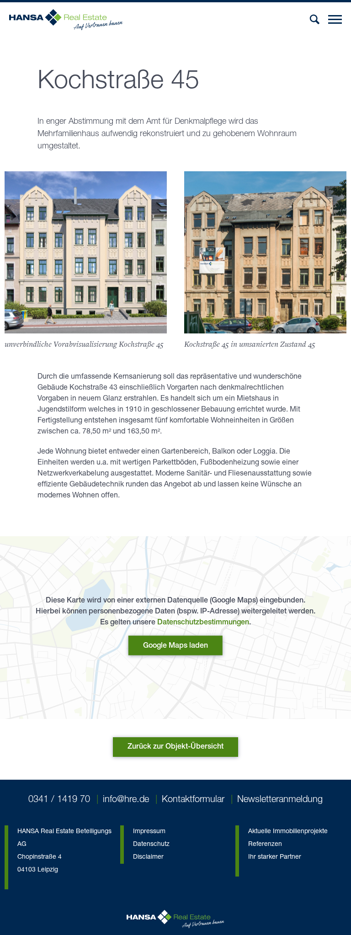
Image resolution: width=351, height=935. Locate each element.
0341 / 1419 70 (59, 800)
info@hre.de (126, 800)
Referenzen (265, 844)
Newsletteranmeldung (280, 800)
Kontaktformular (193, 800)
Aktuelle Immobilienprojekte (288, 832)
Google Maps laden (175, 646)
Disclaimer (148, 857)
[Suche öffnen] (314, 19)
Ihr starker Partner (274, 857)
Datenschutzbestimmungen (203, 623)
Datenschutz (151, 844)
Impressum (149, 832)
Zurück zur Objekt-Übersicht (175, 747)
